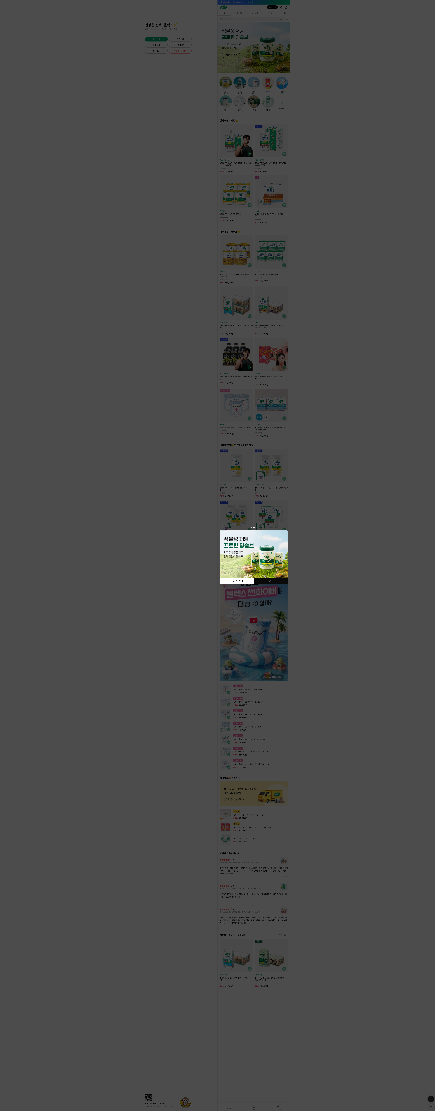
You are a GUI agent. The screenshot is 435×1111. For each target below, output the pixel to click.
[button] (252, 527)
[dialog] (254, 555)
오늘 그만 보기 (237, 581)
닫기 (271, 581)
